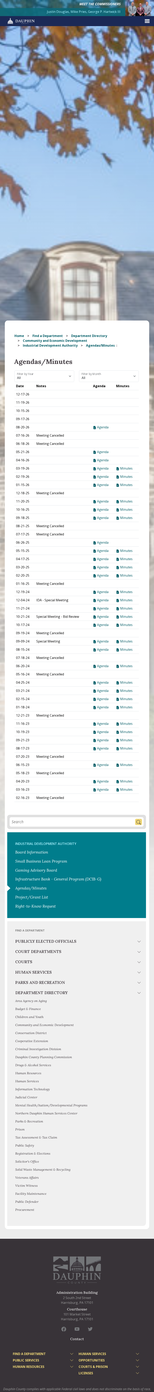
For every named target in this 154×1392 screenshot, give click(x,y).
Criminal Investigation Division (38, 1049)
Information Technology (32, 1089)
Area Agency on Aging (31, 1001)
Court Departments (38, 951)
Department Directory (89, 336)
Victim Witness (26, 1186)
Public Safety (24, 1145)
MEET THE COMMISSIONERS (100, 4)
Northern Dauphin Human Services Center (46, 1113)
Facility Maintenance (31, 1194)
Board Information (31, 852)
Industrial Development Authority (50, 345)
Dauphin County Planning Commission (43, 1057)
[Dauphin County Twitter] (90, 1329)
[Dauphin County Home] (77, 1270)
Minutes (126, 468)
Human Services (33, 972)
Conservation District (31, 1033)
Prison (20, 1129)
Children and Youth (29, 1017)
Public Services (26, 1360)
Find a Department (47, 336)
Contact (77, 1339)
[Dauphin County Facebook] (63, 1329)
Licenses (86, 1373)
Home (19, 336)
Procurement (24, 1210)
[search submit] (138, 822)
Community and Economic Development (55, 340)
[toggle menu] (139, 942)
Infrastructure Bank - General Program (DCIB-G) (58, 879)
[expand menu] (147, 21)
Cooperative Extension (31, 1041)
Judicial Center (26, 1097)
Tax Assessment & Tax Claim (36, 1137)
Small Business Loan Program (41, 861)
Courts (23, 961)
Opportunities (92, 1360)
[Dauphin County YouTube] (77, 1329)
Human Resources (28, 1073)
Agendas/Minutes (31, 888)
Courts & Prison (93, 1366)
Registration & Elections (32, 1153)
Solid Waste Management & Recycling (42, 1169)
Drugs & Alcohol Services (33, 1065)
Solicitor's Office (27, 1161)
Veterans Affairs (27, 1177)
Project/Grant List (31, 897)
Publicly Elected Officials (45, 941)
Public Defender (26, 1202)
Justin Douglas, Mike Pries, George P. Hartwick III (84, 11)
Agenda (102, 427)
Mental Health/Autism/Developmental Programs (51, 1105)
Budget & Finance (28, 1009)
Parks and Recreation (40, 982)
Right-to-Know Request (35, 906)
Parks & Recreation (29, 1121)
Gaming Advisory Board (36, 870)
